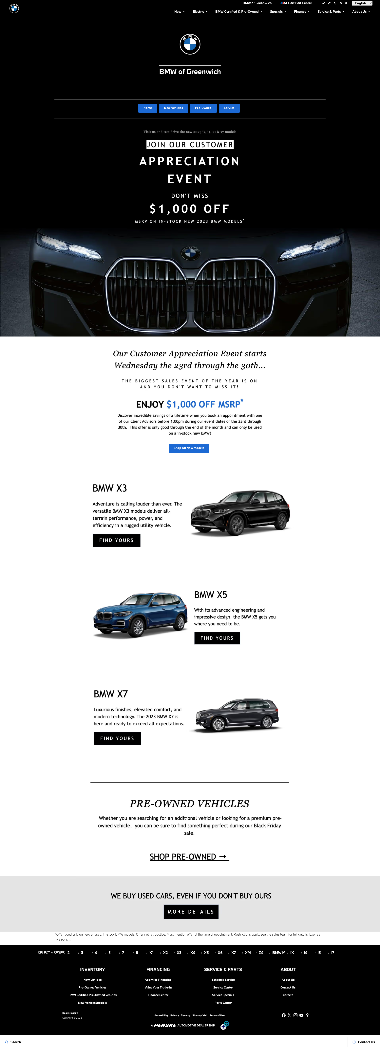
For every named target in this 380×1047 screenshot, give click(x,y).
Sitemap (185, 1015)
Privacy (174, 1015)
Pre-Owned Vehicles (92, 987)
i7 (332, 952)
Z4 (261, 952)
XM (248, 952)
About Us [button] (359, 12)
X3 (179, 952)
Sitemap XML (200, 1015)
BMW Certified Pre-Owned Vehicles (92, 995)
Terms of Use (217, 1015)
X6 (220, 952)
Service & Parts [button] (329, 12)
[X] (290, 1015)
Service (229, 108)
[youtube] (301, 1015)
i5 (319, 952)
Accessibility (161, 1015)
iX (292, 952)
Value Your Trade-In (158, 987)
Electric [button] (198, 12)
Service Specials (223, 995)
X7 (233, 952)
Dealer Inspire (70, 1012)
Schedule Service (223, 979)
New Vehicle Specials (92, 1002)
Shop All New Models (189, 448)
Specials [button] (276, 12)
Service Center (223, 987)
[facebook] (284, 1015)
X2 (165, 952)
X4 (192, 952)
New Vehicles (173, 108)
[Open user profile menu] (346, 3)
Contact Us (288, 987)
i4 (305, 952)
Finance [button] (300, 12)
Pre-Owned (203, 108)
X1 (151, 952)
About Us (288, 979)
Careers (288, 995)
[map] (307, 1015)
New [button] (178, 12)
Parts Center (223, 1002)
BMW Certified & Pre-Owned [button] (237, 12)
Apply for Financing (158, 979)
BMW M (278, 952)
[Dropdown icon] (323, 3)
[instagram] (295, 1015)
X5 (206, 952)
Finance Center (158, 995)
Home (147, 108)
